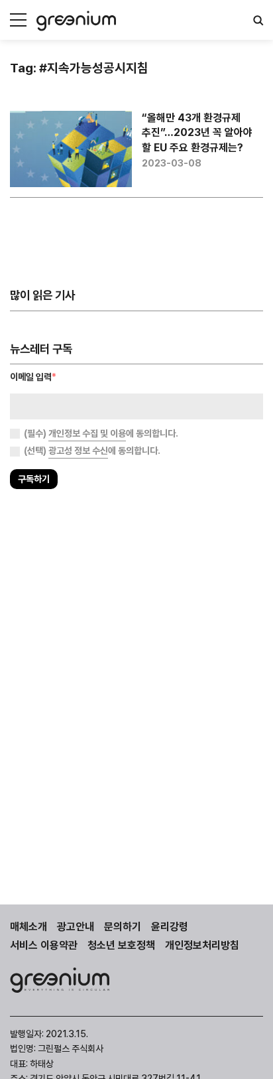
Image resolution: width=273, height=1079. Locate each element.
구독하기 (34, 478)
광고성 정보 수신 (78, 450)
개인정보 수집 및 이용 (87, 433)
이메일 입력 (33, 376)
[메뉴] (18, 20)
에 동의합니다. (101, 433)
